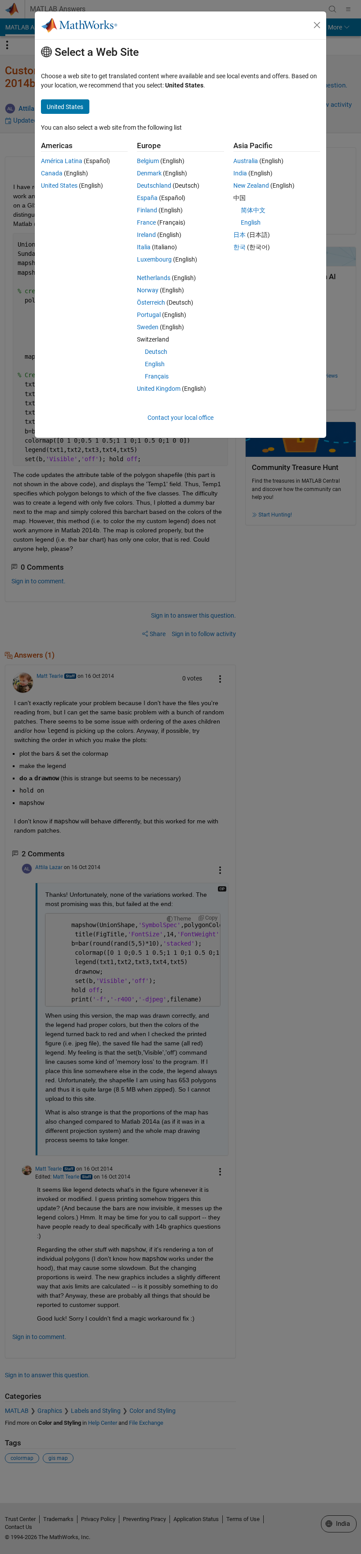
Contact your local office (180, 417)
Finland (147, 210)
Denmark (149, 173)
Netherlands (153, 277)
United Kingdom (158, 388)
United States (59, 185)
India (240, 173)
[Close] (317, 25)
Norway (147, 290)
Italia (144, 247)
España (147, 197)
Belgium (148, 160)
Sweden (147, 327)
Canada (52, 173)
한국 (239, 247)
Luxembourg (154, 259)
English (155, 364)
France (146, 222)
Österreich (151, 302)
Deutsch (156, 351)
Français (157, 376)
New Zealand (251, 185)
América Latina (61, 160)
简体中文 (253, 210)
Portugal (149, 314)
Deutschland (154, 185)
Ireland (146, 234)
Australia (245, 160)
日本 (239, 234)
